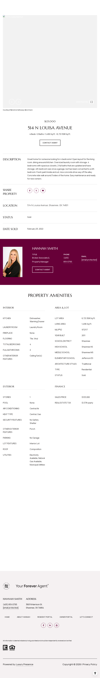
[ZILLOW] (56, 625)
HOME (7, 617)
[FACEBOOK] (43, 625)
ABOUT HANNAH (23, 617)
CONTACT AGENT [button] (42, 269)
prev (12, 102)
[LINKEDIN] (50, 625)
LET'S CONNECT (86, 617)
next (18, 102)
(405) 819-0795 (68, 259)
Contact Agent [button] (50, 143)
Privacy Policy (90, 664)
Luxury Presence (24, 664)
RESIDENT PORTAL (44, 617)
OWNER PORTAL (66, 617)
